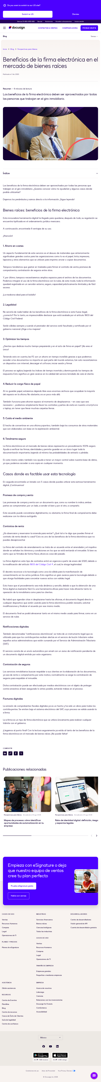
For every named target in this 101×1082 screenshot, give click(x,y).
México (43, 1037)
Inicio (5, 49)
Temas (93, 36)
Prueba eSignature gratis (22, 886)
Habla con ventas (18, 895)
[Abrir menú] (4, 28)
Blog (12, 49)
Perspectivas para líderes (27, 49)
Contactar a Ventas (47, 28)
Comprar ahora (70, 28)
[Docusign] (17, 27)
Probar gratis (89, 28)
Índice (6, 173)
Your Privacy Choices (65, 1071)
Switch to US (28, 14)
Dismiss (75, 14)
